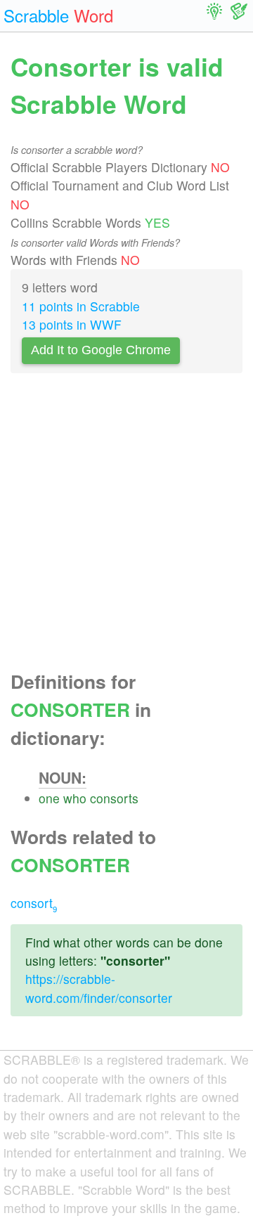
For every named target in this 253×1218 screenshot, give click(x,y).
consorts (114, 798)
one (49, 798)
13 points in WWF (72, 324)
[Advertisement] (126, 525)
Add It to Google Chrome (101, 350)
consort (34, 903)
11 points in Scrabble (81, 306)
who (74, 798)
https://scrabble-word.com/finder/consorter (98, 988)
